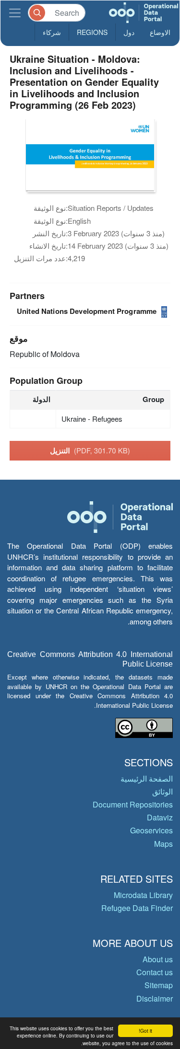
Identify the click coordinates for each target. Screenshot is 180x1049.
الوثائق (162, 791)
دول (128, 32)
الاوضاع (160, 32)
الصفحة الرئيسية (146, 778)
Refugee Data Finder (137, 907)
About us (158, 959)
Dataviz (160, 817)
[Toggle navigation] (15, 12)
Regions (92, 32)
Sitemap (158, 985)
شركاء (52, 32)
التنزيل (90, 450)
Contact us (154, 972)
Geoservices (151, 830)
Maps (163, 843)
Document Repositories (133, 804)
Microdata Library (143, 894)
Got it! (145, 1030)
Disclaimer (154, 998)
